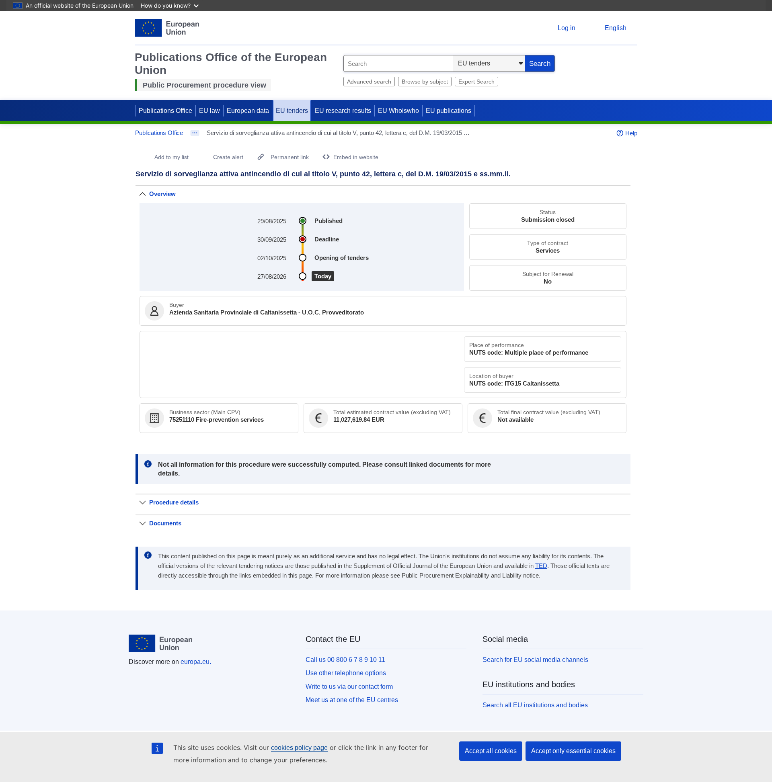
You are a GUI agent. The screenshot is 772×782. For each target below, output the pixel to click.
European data (248, 110)
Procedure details (174, 502)
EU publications (448, 110)
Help (631, 133)
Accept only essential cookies (573, 750)
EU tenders (292, 110)
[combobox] (398, 63)
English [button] (615, 28)
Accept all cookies (491, 750)
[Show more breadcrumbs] (194, 133)
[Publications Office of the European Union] (167, 28)
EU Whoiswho (398, 110)
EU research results (343, 110)
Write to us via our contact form (349, 686)
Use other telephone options (346, 673)
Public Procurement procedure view (204, 85)
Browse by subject (425, 81)
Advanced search (369, 81)
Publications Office (165, 110)
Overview (162, 193)
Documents (165, 523)
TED (541, 566)
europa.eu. (196, 661)
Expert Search (476, 81)
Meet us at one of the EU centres (352, 699)
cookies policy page (299, 747)
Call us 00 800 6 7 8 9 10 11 (345, 659)
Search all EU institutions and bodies (535, 705)
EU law (209, 110)
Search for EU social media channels (535, 659)
